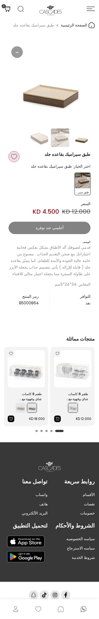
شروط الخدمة (83, 557)
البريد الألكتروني (35, 513)
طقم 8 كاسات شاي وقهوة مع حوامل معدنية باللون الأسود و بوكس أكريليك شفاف (32, 396)
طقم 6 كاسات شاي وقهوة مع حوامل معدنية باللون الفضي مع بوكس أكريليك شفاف (78, 396)
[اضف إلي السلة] (57, 419)
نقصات (89, 504)
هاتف (43, 504)
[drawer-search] (20, 9)
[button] (14, 156)
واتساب (41, 494)
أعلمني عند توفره (50, 228)
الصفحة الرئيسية (74, 25)
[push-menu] (91, 8)
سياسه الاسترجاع (81, 548)
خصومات (87, 513)
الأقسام (89, 494)
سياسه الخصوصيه (80, 539)
